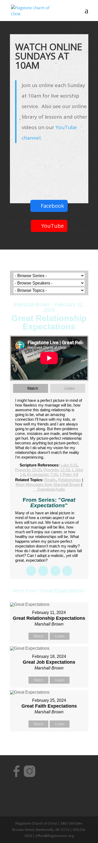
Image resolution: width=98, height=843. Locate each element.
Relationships (69, 480)
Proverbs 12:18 (56, 470)
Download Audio (51, 489)
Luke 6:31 (69, 465)
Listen (70, 388)
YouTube (52, 225)
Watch (32, 388)
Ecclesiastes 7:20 (42, 474)
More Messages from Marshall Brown (48, 484)
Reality (50, 480)
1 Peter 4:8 (69, 474)
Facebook (52, 205)
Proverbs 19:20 (28, 470)
